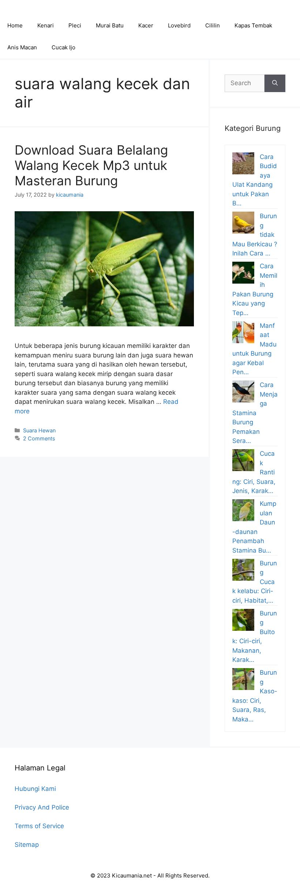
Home (15, 25)
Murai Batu (110, 25)
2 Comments (39, 438)
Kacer (145, 25)
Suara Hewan (39, 430)
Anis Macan (22, 47)
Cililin (212, 25)
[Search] (275, 83)
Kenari (45, 25)
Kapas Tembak (253, 25)
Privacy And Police (42, 807)
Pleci (74, 25)
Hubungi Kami (35, 788)
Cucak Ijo (63, 47)
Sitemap (27, 844)
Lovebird (179, 25)
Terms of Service (39, 826)
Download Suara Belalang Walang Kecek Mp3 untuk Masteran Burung (91, 165)
